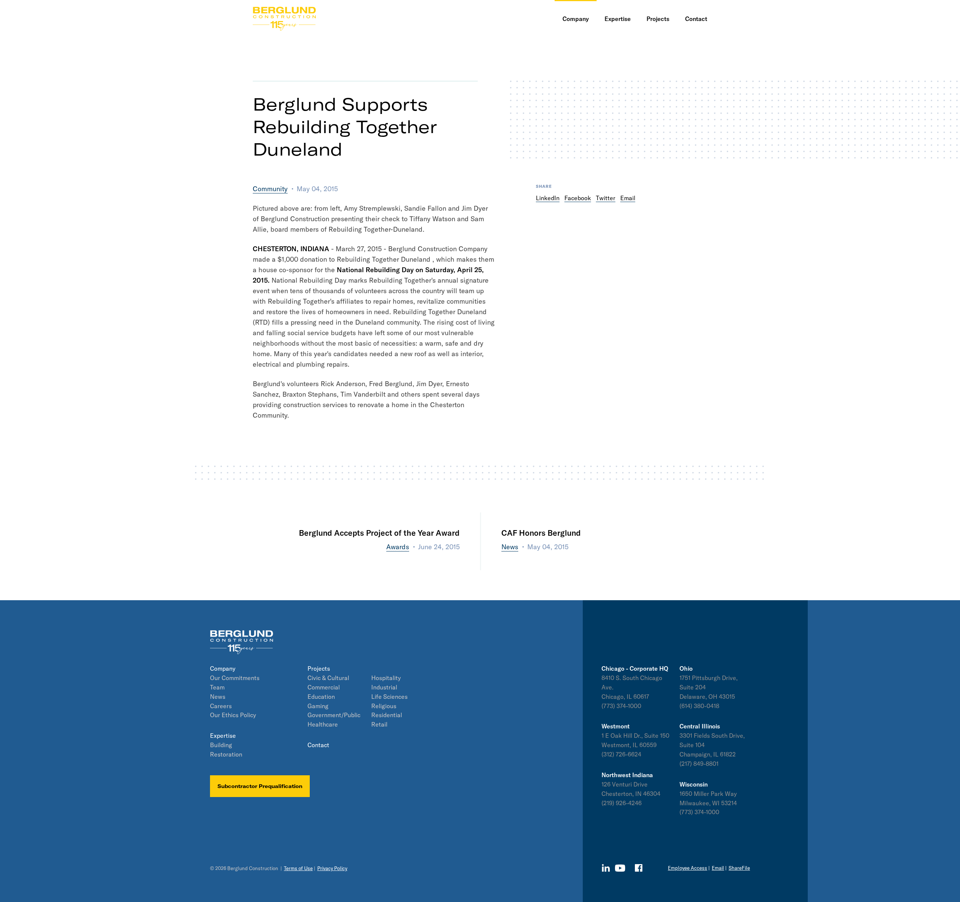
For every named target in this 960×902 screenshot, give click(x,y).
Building (221, 745)
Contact (318, 745)
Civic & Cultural (328, 678)
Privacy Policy (332, 868)
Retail (379, 724)
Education (321, 696)
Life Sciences (389, 696)
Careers (221, 706)
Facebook (577, 198)
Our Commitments (235, 678)
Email (627, 198)
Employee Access (687, 868)
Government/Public (334, 715)
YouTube (620, 868)
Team (217, 687)
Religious (383, 706)
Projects (319, 668)
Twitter (605, 198)
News (217, 696)
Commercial (324, 687)
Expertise (223, 735)
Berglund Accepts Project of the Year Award (379, 533)
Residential (386, 715)
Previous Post (438, 565)
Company (223, 668)
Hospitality (386, 678)
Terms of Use (298, 868)
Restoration (226, 754)
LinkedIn (548, 198)
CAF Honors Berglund (541, 533)
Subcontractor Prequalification (260, 786)
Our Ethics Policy (233, 715)
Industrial (384, 687)
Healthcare (323, 724)
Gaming (318, 706)
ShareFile (739, 868)
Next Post (516, 565)
